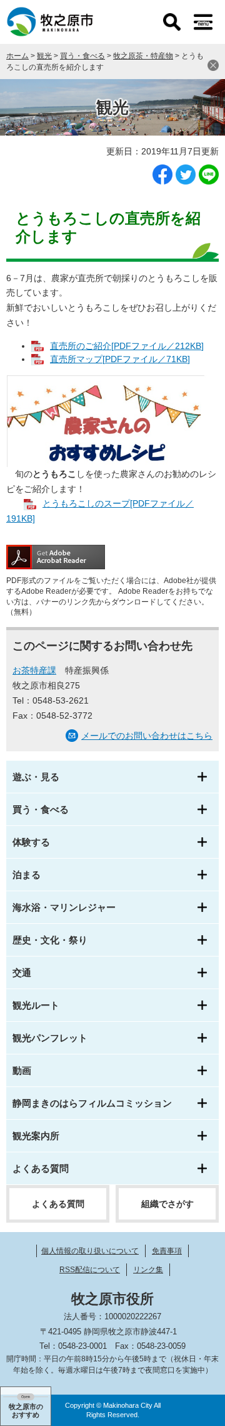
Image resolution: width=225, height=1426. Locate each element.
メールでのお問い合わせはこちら (146, 736)
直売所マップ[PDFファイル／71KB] (120, 359)
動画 (21, 1070)
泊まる (26, 874)
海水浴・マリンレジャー (64, 907)
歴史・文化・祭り (50, 940)
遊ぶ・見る (35, 776)
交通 (21, 972)
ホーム (17, 55)
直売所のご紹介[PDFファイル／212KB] (127, 346)
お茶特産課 (34, 670)
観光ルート (35, 1005)
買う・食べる (82, 55)
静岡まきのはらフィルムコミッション (92, 1103)
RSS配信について (89, 1269)
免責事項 (167, 1250)
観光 (44, 55)
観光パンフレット (50, 1037)
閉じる (213, 65)
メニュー (203, 22)
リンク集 (148, 1269)
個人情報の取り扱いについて (90, 1250)
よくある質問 (40, 1168)
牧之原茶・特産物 (143, 55)
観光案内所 (35, 1135)
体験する (31, 842)
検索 (172, 22)
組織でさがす (167, 1204)
